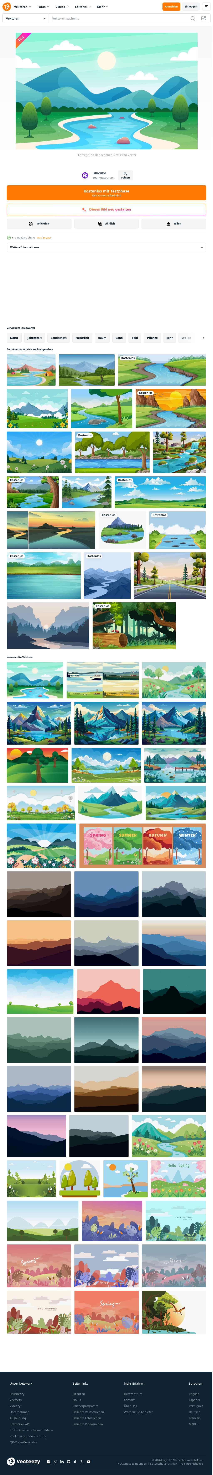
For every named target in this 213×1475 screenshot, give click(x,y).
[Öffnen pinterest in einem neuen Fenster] (68, 1461)
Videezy (14, 1406)
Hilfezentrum (133, 1394)
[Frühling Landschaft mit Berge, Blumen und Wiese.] (178, 1178)
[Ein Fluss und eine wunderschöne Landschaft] (44, 575)
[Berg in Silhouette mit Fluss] (48, 625)
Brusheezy (16, 1394)
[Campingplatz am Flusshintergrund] (31, 370)
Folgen (124, 177)
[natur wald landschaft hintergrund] (134, 625)
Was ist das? (44, 237)
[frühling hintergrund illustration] (31, 1178)
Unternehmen (19, 1412)
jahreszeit (34, 338)
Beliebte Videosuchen (87, 1424)
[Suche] (189, 18)
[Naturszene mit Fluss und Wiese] (162, 370)
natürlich (82, 338)
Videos (60, 7)
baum (102, 338)
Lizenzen (78, 1394)
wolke (186, 338)
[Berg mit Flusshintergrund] (107, 575)
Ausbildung (17, 1418)
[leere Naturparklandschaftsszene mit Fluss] (112, 452)
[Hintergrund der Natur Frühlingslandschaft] (39, 452)
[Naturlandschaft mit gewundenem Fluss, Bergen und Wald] (101, 408)
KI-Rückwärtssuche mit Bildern (30, 1430)
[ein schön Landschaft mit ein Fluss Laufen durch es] (174, 680)
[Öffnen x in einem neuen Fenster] (82, 1461)
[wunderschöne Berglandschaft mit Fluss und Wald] (87, 370)
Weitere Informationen (24, 247)
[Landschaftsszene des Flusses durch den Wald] (171, 408)
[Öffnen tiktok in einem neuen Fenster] (75, 1461)
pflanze (152, 338)
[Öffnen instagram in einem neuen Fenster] (55, 1461)
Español (191, 1400)
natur (14, 338)
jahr (170, 338)
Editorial (81, 7)
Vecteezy (15, 1400)
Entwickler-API (19, 1424)
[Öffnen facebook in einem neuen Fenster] (48, 1461)
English (191, 1394)
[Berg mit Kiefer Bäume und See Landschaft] (39, 723)
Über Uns (130, 1406)
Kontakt (129, 1400)
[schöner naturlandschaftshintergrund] (37, 408)
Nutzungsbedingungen (129, 1463)
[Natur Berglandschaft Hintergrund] (86, 492)
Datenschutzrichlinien (160, 1463)
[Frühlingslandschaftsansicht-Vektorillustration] (41, 846)
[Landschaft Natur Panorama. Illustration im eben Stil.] (39, 894)
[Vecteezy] (6, 6)
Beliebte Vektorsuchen (88, 1412)
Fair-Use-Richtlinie (188, 1463)
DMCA (76, 1400)
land (119, 338)
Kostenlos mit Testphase (105, 192)
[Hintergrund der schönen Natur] (35, 680)
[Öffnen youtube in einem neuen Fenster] (88, 1461)
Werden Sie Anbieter (138, 1412)
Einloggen (187, 6)
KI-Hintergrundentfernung (28, 1436)
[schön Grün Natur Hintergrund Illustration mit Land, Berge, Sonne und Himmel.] (37, 765)
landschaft (59, 338)
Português (193, 1406)
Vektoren (20, 7)
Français (192, 1418)
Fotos (41, 7)
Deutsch (192, 1412)
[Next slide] (196, 338)
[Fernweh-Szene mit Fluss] (122, 530)
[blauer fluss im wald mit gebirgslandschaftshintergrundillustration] (179, 452)
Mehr (101, 7)
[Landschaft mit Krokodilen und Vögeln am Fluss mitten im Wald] (174, 1312)
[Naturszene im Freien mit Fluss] (177, 530)
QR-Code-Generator (23, 1442)
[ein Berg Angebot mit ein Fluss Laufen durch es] (110, 803)
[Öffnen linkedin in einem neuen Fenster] (62, 1461)
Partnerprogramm (85, 1406)
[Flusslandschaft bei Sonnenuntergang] (51, 530)
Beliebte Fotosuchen (86, 1418)
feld (135, 338)
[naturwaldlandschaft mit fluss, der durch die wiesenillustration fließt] (33, 492)
